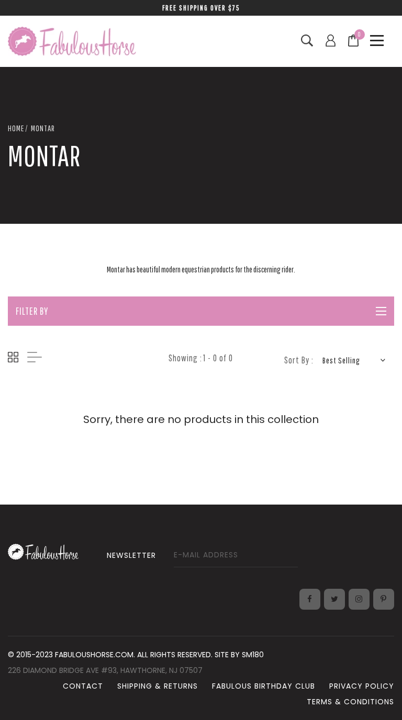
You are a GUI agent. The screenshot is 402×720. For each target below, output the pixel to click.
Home (16, 128)
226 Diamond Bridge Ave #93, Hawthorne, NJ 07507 (105, 670)
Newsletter (131, 555)
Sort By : (299, 360)
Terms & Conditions (350, 701)
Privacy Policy (361, 686)
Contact (83, 686)
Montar (43, 128)
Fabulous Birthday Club (263, 686)
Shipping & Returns (157, 686)
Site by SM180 (239, 654)
